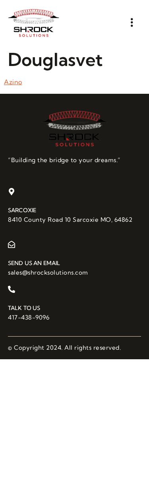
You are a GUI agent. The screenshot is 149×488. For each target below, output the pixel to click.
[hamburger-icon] (132, 22)
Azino (13, 82)
